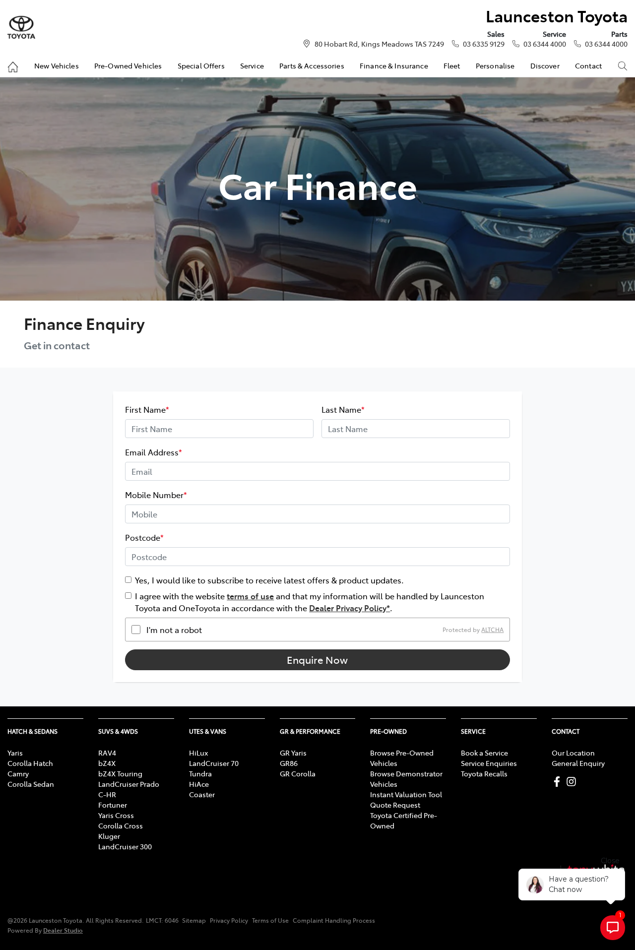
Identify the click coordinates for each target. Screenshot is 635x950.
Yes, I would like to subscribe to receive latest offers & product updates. (269, 579)
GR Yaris (293, 753)
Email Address (153, 451)
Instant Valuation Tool (406, 794)
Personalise (495, 65)
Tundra (200, 773)
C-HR (107, 794)
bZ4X (107, 763)
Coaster (202, 794)
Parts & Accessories (311, 65)
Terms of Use (270, 920)
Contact (588, 65)
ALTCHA (492, 629)
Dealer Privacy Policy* (349, 607)
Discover (545, 65)
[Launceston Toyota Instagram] (573, 781)
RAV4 (107, 753)
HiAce (199, 784)
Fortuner (112, 805)
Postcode (144, 537)
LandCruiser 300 (125, 846)
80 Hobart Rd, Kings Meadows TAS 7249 (379, 44)
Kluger (109, 836)
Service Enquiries (489, 763)
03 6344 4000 (544, 44)
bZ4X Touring (120, 773)
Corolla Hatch (30, 763)
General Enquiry (578, 763)
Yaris (15, 753)
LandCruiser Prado (128, 784)
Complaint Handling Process (334, 920)
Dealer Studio (63, 930)
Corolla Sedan (30, 784)
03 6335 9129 (484, 44)
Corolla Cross (120, 825)
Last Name (343, 409)
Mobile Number (156, 494)
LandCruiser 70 (214, 763)
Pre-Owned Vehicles (128, 65)
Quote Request (395, 805)
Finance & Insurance (394, 65)
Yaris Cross (116, 815)
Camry (18, 773)
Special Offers (201, 65)
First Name (147, 409)
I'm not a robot (174, 629)
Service (252, 65)
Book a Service (484, 753)
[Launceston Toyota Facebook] (559, 781)
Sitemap (194, 920)
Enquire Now (317, 659)
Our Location (573, 753)
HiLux (198, 753)
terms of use (250, 595)
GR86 (289, 763)
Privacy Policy (229, 920)
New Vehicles (56, 65)
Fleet (452, 65)
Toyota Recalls (484, 773)
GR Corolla (298, 773)
